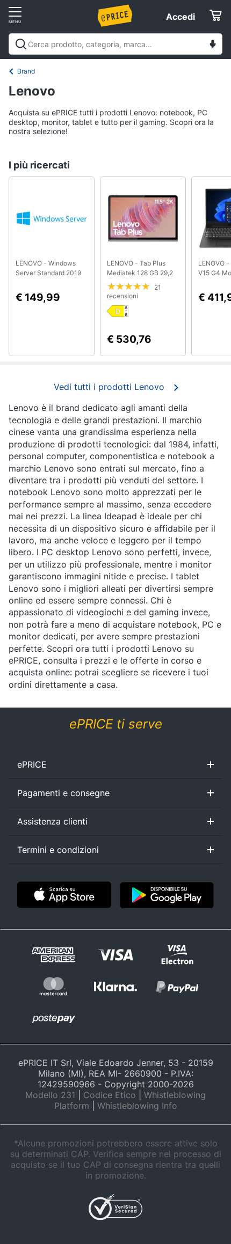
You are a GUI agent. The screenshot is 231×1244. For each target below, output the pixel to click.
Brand (26, 71)
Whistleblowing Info (137, 1105)
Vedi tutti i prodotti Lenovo (109, 386)
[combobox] (115, 44)
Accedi (180, 16)
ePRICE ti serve (115, 724)
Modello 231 (50, 1095)
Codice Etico (109, 1095)
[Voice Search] (212, 45)
